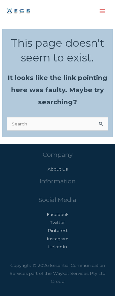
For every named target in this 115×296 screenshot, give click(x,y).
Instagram (57, 238)
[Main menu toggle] (102, 11)
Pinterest (58, 230)
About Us (58, 169)
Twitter (57, 222)
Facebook (58, 214)
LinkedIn (57, 246)
